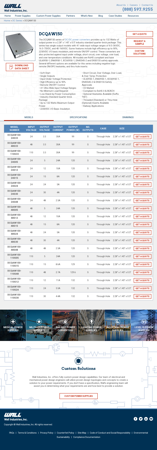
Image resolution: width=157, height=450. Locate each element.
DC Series (17, 20)
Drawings (128, 117)
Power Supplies (23, 15)
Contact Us (147, 5)
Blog (100, 15)
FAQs (11, 433)
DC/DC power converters (77, 39)
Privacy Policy (46, 433)
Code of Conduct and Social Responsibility (110, 433)
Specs (78, 117)
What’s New (87, 15)
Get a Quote (140, 34)
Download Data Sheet (22, 67)
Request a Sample (139, 42)
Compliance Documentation (86, 437)
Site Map (82, 433)
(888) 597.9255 (138, 9)
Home (8, 15)
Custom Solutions (139, 52)
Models (29, 117)
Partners (70, 15)
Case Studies (115, 15)
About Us (121, 5)
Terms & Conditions (27, 433)
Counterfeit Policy (65, 433)
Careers (134, 5)
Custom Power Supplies (48, 15)
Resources (133, 15)
